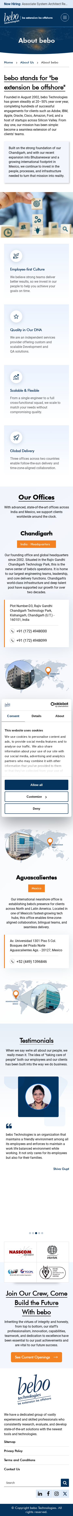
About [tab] (59, 716)
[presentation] (9, 1223)
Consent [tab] (13, 716)
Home (8, 62)
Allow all (36, 785)
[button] (30, 1233)
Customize (34, 796)
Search (10, 1483)
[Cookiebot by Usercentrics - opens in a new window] (51, 704)
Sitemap (9, 1442)
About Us (27, 62)
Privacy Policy (13, 1451)
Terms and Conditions (19, 1460)
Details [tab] (37, 716)
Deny (36, 808)
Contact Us (12, 1469)
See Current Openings (32, 1357)
